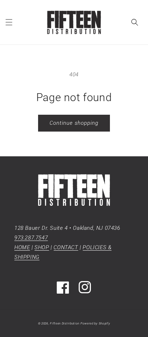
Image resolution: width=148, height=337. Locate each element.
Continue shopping (74, 123)
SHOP (41, 247)
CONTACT (66, 247)
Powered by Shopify (95, 323)
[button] (9, 22)
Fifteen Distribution (64, 323)
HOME (22, 247)
